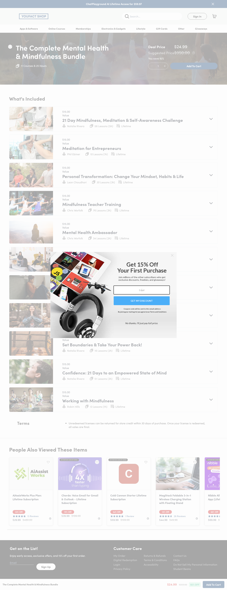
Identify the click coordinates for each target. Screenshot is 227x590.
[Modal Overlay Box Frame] (113, 295)
